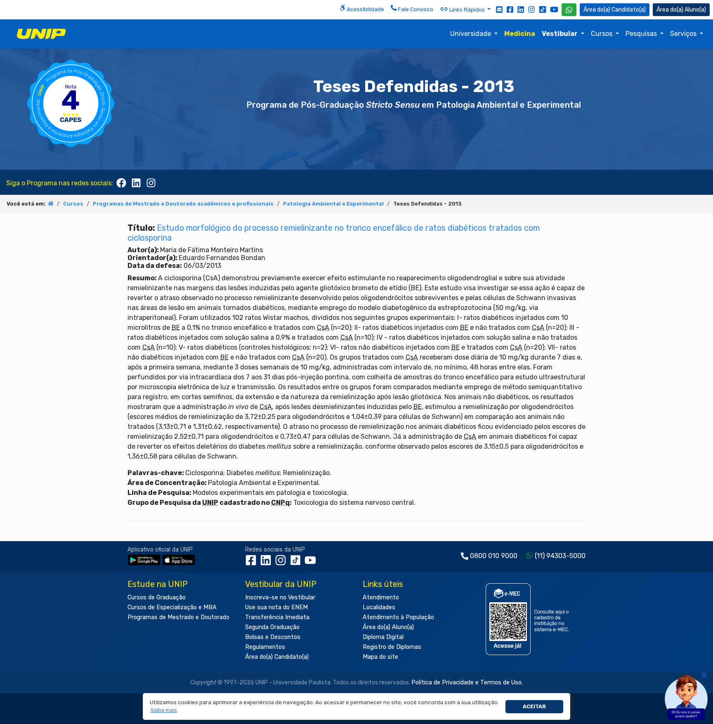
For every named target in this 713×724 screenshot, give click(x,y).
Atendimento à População (398, 617)
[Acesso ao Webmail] (499, 9)
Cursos (602, 34)
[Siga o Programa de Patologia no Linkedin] (136, 182)
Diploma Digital (383, 637)
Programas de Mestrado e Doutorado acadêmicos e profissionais (183, 204)
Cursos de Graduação (156, 597)
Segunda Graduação (272, 627)
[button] (163, 710)
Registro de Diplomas (392, 647)
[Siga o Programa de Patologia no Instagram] (151, 182)
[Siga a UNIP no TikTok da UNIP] (542, 9)
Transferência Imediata (277, 617)
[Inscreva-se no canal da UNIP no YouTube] (554, 9)
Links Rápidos (467, 9)
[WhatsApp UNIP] (569, 9)
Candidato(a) (628, 9)
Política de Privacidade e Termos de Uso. (467, 682)
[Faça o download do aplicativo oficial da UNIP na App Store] (178, 559)
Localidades (379, 607)
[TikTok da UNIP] (297, 562)
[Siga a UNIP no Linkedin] (520, 9)
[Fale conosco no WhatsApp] (569, 10)
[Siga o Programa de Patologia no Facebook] (121, 182)
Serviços (684, 34)
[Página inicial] (51, 204)
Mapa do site (380, 656)
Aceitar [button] (534, 706)
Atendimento (381, 597)
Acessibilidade (364, 9)
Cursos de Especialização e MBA (172, 607)
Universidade (471, 34)
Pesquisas (642, 34)
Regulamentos (265, 647)
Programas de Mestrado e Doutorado (178, 617)
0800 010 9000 (493, 556)
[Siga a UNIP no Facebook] (510, 9)
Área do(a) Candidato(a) (277, 656)
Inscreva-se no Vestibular (280, 597)
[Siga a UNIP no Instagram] (531, 9)
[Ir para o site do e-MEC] (528, 618)
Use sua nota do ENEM (276, 607)
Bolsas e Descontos (272, 637)
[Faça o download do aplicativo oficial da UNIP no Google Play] (144, 559)
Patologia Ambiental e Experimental (333, 204)
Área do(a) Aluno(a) (388, 627)
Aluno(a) (695, 9)
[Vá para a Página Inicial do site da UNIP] (41, 34)
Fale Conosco (415, 9)
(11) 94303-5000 (560, 556)
